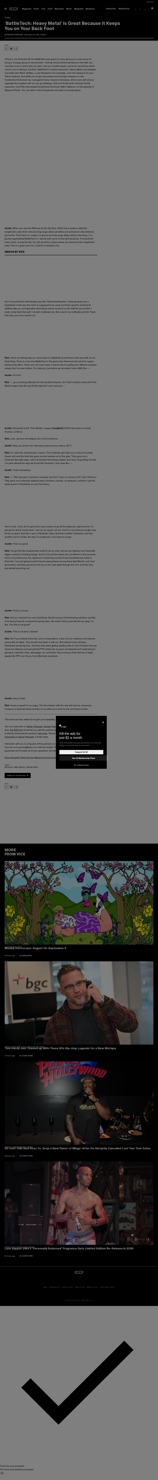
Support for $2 (81, 752)
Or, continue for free (81, 765)
